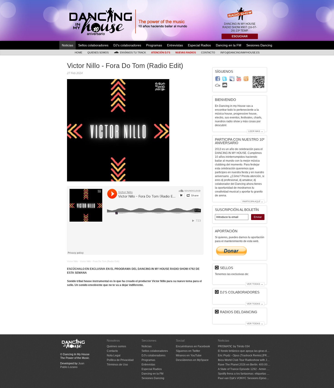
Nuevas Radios (185, 52)
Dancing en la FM (228, 45)
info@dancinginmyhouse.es (239, 52)
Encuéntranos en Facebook (193, 346)
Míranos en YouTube (189, 355)
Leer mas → (255, 131)
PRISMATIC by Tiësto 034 (234, 346)
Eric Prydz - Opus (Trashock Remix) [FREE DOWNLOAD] (253, 355)
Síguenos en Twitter (188, 351)
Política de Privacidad (120, 360)
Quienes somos (98, 52)
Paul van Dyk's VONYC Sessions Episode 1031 (247, 378)
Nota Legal (113, 355)
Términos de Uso (117, 364)
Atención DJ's (160, 52)
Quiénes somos (116, 346)
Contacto (208, 52)
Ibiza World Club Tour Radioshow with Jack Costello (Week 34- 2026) (261, 360)
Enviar (258, 217)
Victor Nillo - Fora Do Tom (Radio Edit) (99, 261)
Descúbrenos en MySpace (192, 360)
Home (78, 52)
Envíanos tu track (133, 52)
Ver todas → (255, 284)
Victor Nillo (72, 261)
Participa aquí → (252, 201)
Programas (154, 45)
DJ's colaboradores (127, 45)
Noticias (67, 45)
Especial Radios (199, 45)
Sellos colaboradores (93, 45)
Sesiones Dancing (259, 45)
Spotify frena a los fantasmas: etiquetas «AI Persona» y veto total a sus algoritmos (268, 373)
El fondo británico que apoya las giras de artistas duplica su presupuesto (262, 351)
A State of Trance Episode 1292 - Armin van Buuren (249, 369)
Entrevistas (175, 45)
